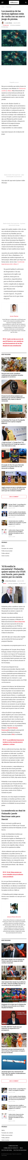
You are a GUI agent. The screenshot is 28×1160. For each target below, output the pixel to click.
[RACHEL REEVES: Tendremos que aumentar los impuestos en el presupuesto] (14, 1018)
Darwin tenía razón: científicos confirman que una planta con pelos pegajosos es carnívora (12, 375)
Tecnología (6, 25)
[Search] (26, 2)
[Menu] (2, 2)
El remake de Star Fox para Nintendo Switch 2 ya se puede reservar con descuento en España (12, 466)
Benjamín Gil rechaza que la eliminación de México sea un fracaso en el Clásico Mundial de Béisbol (13, 1006)
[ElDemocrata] (14, 2)
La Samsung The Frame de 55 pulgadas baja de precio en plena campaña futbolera (13, 421)
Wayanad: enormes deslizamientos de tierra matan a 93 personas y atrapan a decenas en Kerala (13, 1050)
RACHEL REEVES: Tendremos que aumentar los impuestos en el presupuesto (11, 1028)
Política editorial (5, 553)
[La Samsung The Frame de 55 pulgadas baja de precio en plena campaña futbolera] (14, 411)
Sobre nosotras (5, 555)
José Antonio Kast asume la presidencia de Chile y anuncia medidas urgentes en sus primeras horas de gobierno (13, 983)
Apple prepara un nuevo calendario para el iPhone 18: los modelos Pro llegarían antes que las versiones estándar (13, 489)
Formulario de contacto (7, 548)
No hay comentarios (16, 25)
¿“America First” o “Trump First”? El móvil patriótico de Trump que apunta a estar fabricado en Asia (13, 444)
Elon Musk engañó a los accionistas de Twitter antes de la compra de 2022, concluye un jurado (12, 961)
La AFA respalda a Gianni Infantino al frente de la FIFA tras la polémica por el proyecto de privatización (17, 513)
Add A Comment (14, 496)
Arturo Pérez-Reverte (11, 581)
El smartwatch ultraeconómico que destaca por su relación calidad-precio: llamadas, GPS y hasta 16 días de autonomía (13, 398)
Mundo (4, 583)
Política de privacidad (7, 551)
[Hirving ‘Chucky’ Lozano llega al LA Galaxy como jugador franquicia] (4, 506)
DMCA (3, 546)
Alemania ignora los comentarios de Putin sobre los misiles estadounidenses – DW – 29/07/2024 (13, 1073)
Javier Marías (9, 23)
